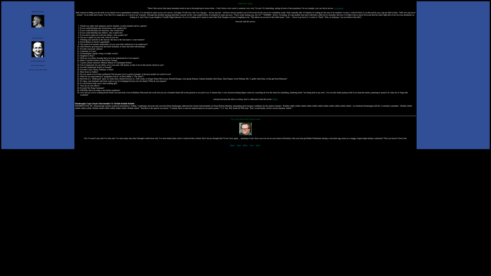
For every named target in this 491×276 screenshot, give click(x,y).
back (239, 145)
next (251, 145)
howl (258, 145)
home (232, 145)
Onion (274, 99)
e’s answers (338, 8)
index (245, 145)
